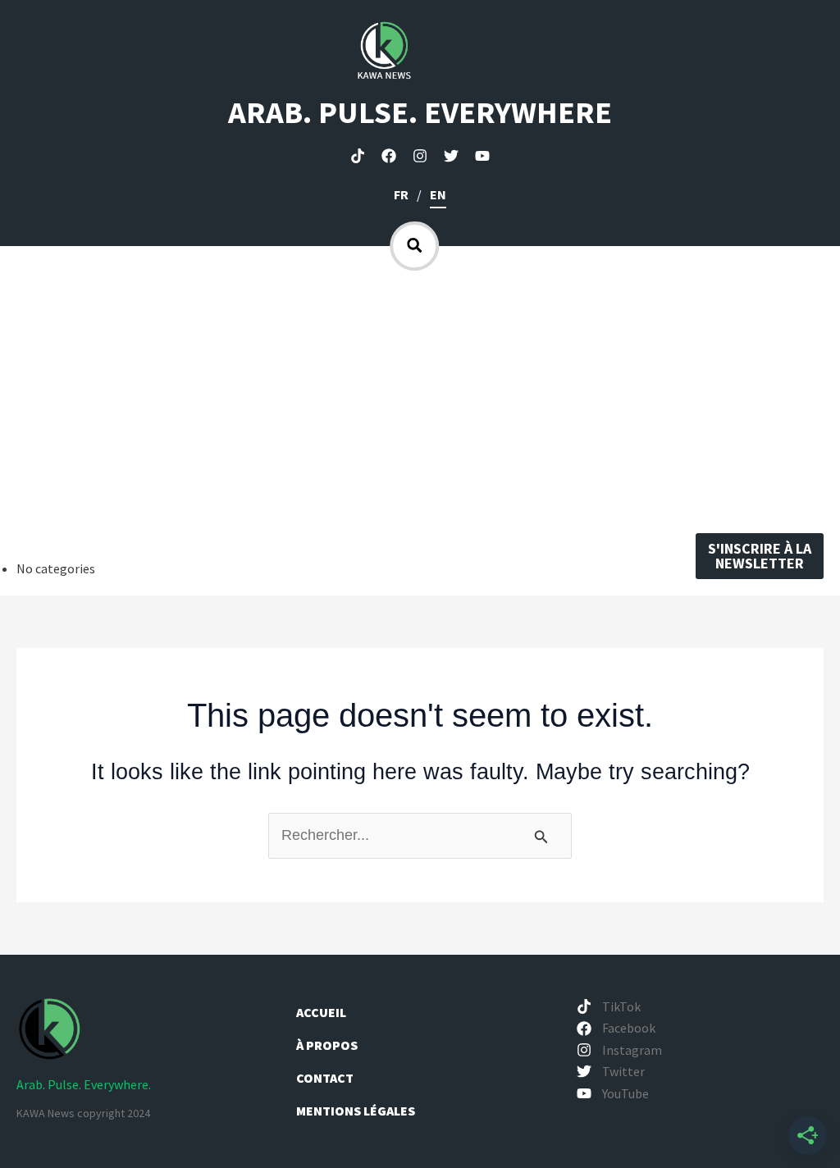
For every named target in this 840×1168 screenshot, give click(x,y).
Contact (325, 1078)
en (438, 194)
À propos (328, 1045)
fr (401, 194)
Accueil (321, 1012)
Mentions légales (355, 1110)
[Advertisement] (420, 394)
